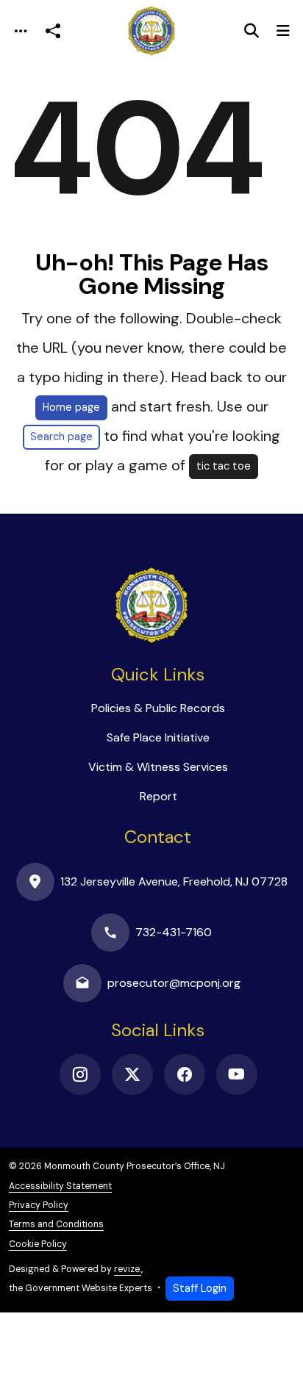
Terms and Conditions (56, 1224)
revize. (127, 1269)
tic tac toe (223, 466)
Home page (71, 407)
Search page (61, 436)
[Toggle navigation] (20, 31)
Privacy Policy (38, 1205)
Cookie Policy (38, 1244)
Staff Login (200, 1288)
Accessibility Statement (60, 1186)
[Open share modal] (53, 31)
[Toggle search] (251, 31)
